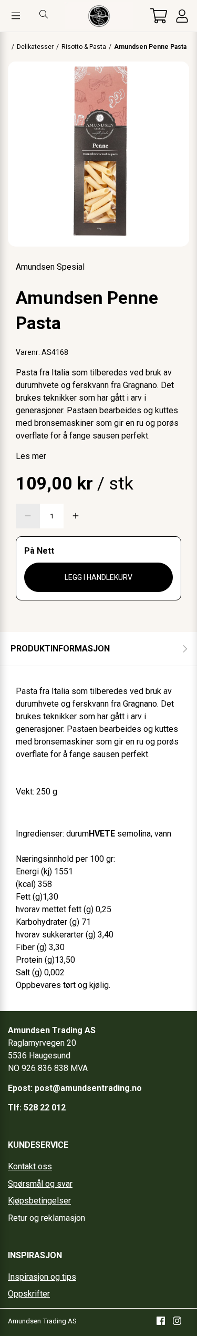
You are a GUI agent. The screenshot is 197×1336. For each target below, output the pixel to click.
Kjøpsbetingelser (39, 1201)
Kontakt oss (30, 1166)
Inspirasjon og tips (42, 1277)
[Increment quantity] (76, 516)
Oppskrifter (29, 1294)
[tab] (98, 649)
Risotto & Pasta (83, 46)
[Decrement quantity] (28, 516)
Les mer (31, 456)
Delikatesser (35, 46)
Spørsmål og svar (40, 1184)
